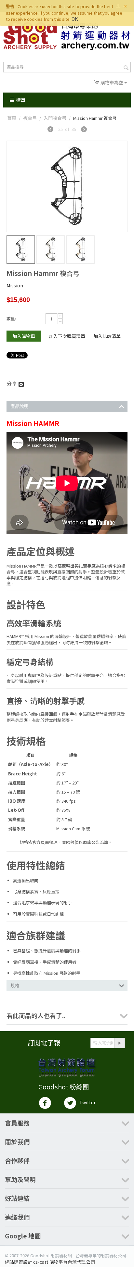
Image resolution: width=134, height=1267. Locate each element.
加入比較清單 (107, 336)
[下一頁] (84, 129)
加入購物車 (23, 336)
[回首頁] (67, 35)
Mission (15, 285)
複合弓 (30, 118)
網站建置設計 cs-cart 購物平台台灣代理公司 (50, 1262)
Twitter (87, 1102)
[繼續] (119, 1043)
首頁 (11, 118)
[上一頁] (50, 129)
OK (75, 19)
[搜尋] (126, 67)
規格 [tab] (15, 985)
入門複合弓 (55, 118)
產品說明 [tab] (19, 406)
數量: (11, 318)
